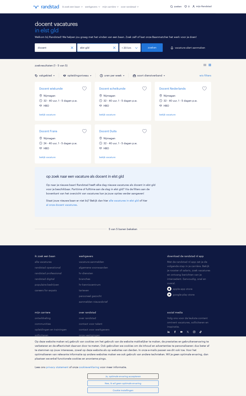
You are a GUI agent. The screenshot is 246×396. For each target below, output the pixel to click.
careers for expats (46, 290)
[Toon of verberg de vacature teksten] (207, 65)
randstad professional (48, 273)
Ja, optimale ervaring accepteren (123, 376)
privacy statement (57, 367)
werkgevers (91, 6)
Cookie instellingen (123, 390)
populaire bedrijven (47, 284)
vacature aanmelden (91, 261)
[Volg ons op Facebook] (176, 331)
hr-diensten (86, 273)
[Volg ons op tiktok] (201, 331)
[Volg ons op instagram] (195, 331)
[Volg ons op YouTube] (182, 331)
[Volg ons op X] (188, 331)
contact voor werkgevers (94, 329)
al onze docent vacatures (61, 204)
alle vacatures (43, 261)
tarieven (84, 290)
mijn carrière (109, 6)
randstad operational (48, 267)
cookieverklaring (89, 367)
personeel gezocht (90, 296)
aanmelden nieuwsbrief (93, 301)
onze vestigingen (89, 335)
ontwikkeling (43, 318)
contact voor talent (90, 323)
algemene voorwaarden (93, 267)
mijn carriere (42, 312)
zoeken (152, 47)
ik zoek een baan (71, 6)
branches (84, 278)
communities (43, 323)
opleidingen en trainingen (51, 329)
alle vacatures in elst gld (124, 200)
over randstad (128, 6)
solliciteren (41, 335)
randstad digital (45, 278)
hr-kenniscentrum (90, 284)
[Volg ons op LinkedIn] (169, 331)
